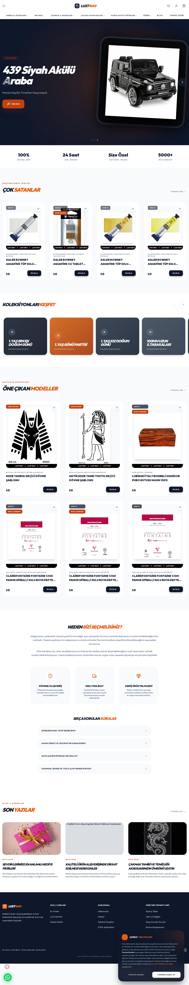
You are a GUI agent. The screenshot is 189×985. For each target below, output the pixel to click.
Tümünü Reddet (136, 975)
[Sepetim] (184, 6)
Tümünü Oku (177, 854)
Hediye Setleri (56, 964)
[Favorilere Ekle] (38, 251)
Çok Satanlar (56, 959)
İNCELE (16, 169)
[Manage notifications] (7, 966)
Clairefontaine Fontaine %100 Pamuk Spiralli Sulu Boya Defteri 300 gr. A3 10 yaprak (157, 623)
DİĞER (146, 15)
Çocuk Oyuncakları (92, 15)
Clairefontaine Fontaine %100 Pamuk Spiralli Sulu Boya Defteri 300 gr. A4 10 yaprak (94, 623)
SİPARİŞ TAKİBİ (177, 15)
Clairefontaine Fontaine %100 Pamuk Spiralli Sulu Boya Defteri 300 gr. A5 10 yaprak (31, 623)
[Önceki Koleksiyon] (174, 347)
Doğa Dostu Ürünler (123, 15)
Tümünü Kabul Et (166, 975)
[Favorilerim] (168, 6)
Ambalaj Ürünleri (16, 15)
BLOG (160, 15)
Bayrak (39, 15)
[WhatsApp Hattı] (8, 977)
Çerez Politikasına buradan (162, 964)
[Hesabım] (176, 6)
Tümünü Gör (177, 234)
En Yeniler (54, 954)
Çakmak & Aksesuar (62, 15)
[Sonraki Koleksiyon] (183, 347)
